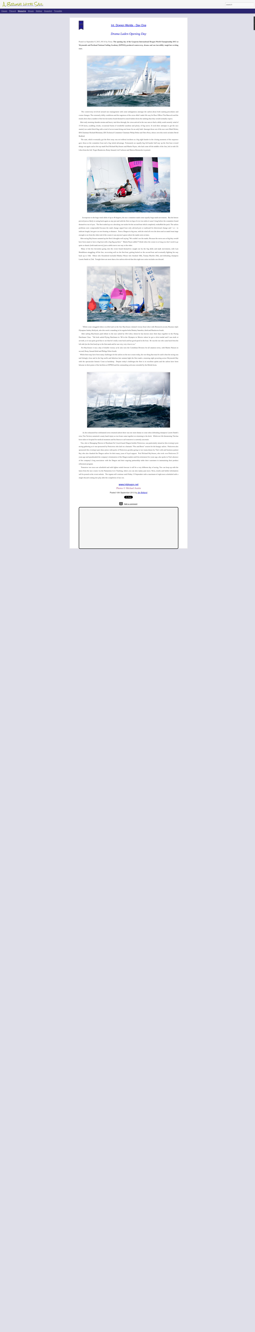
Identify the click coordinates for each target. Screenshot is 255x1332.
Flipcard (12, 11)
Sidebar (39, 11)
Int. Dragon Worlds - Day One (128, 25)
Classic (4, 11)
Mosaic (31, 11)
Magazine (22, 11)
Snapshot (48, 11)
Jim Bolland (142, 492)
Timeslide (58, 11)
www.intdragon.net (128, 484)
